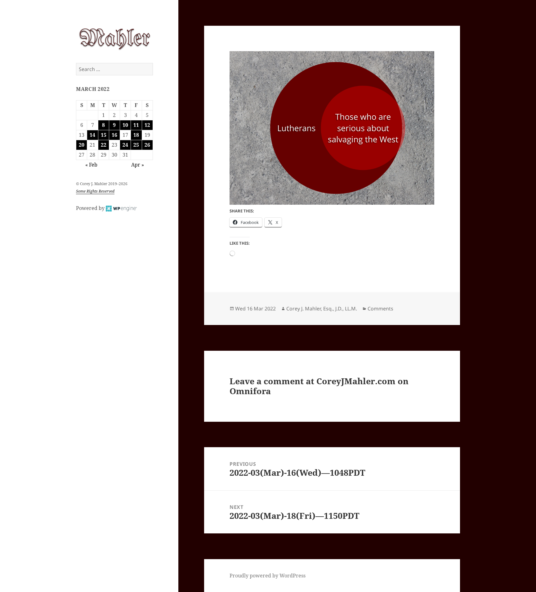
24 (125, 144)
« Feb (91, 164)
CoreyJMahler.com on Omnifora (319, 386)
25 (136, 144)
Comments (380, 308)
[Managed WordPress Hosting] (121, 208)
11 (136, 125)
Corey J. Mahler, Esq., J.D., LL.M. (321, 308)
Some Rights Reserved (95, 191)
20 (81, 144)
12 (147, 125)
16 (114, 134)
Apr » (137, 164)
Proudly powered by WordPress (268, 575)
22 (103, 144)
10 (125, 125)
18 (136, 134)
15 (103, 134)
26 (147, 144)
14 (92, 134)
